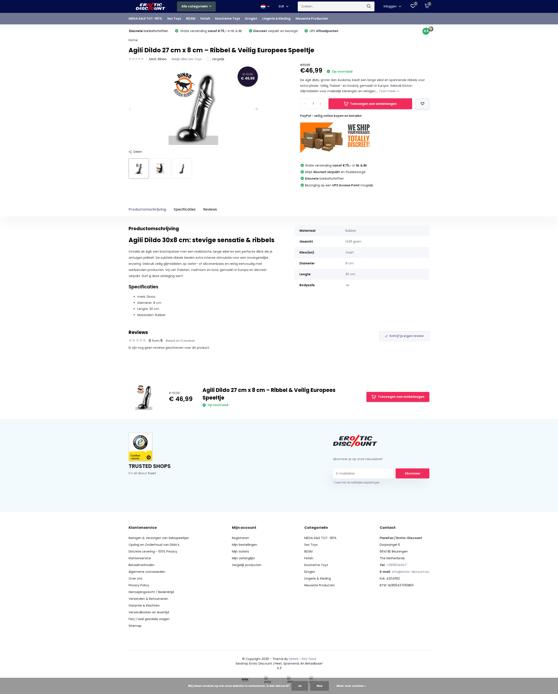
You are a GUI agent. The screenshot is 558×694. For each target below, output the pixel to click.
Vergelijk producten (246, 565)
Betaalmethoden (142, 565)
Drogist (251, 18)
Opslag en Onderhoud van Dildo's (154, 545)
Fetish (205, 18)
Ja (299, 686)
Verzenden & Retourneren (148, 599)
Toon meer (388, 91)
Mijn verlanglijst (243, 558)
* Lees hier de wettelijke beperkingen (356, 482)
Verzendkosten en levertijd (149, 612)
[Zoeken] (369, 6)
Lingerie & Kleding (276, 18)
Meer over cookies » (351, 686)
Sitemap (135, 626)
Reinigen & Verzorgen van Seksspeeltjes (159, 538)
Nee (319, 686)
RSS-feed (309, 659)
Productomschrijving (147, 209)
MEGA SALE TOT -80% (145, 18)
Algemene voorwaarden (147, 572)
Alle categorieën (194, 6)
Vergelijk (218, 59)
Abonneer (412, 473)
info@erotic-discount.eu (410, 572)
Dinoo (162, 59)
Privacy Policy (139, 585)
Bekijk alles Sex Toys (187, 59)
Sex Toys (174, 18)
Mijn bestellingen (244, 545)
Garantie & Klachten (144, 605)
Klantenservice (140, 558)
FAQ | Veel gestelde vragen (149, 619)
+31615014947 (396, 565)
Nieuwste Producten (312, 18)
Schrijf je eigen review (406, 336)
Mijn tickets (240, 551)
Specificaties (185, 209)
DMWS (293, 659)
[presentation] (130, 109)
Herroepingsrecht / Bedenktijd (151, 592)
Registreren (240, 538)
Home (133, 40)
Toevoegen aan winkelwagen (373, 104)
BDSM (190, 18)
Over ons (135, 578)
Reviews (210, 209)
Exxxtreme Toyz (227, 18)
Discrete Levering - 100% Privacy (153, 551)
